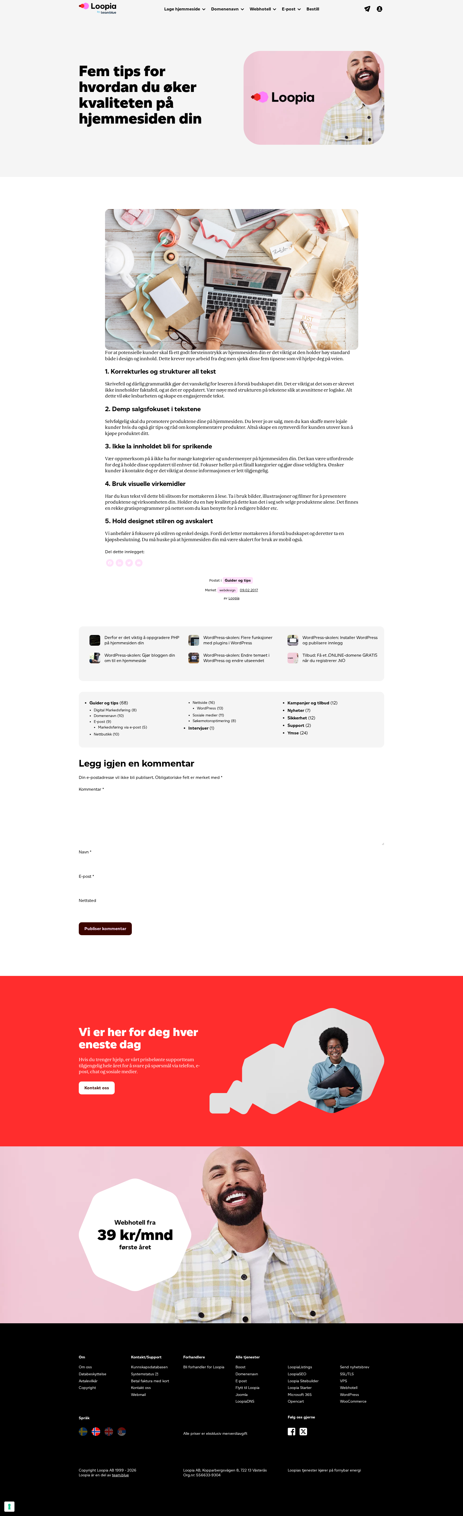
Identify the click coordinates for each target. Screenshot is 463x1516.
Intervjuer (198, 728)
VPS (343, 1381)
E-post (289, 9)
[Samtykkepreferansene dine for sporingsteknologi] (9, 1507)
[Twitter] (129, 563)
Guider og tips (238, 580)
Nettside (200, 702)
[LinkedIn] (119, 563)
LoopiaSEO (297, 1374)
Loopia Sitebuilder (303, 1381)
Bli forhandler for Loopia (203, 1367)
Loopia (234, 598)
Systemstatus (142, 1374)
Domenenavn (225, 9)
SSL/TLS (347, 1374)
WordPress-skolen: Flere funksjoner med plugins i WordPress (237, 640)
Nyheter (295, 710)
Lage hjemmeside (182, 9)
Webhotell (260, 9)
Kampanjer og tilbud (308, 702)
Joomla (242, 1394)
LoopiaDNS (245, 1401)
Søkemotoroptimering (211, 721)
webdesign (227, 590)
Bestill (313, 9)
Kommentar (91, 789)
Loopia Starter (300, 1387)
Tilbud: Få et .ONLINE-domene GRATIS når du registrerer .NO (340, 658)
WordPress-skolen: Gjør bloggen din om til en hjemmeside (139, 658)
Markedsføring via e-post (119, 727)
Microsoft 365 (300, 1394)
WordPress (206, 708)
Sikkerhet (297, 717)
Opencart (296, 1401)
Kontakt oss (96, 1087)
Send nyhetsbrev (354, 1367)
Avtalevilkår (88, 1381)
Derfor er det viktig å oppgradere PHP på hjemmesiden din (141, 640)
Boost (240, 1367)
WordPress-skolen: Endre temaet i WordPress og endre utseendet (236, 658)
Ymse (293, 732)
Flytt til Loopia (247, 1387)
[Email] (139, 563)
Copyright (87, 1387)
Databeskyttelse (92, 1374)
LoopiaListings (300, 1367)
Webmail (138, 1394)
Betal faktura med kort (150, 1381)
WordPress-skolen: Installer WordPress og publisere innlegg (340, 640)
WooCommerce (353, 1401)
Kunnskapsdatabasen (149, 1367)
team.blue (120, 1475)
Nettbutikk (103, 734)
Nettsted (87, 900)
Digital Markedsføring (112, 710)
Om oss (85, 1367)
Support (295, 725)
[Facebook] (110, 563)
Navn (85, 851)
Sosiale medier (205, 715)
